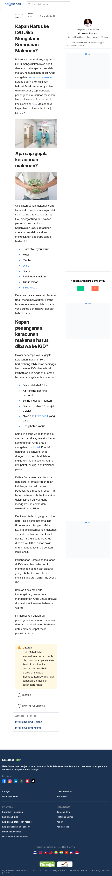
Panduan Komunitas (11, 828)
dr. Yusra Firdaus (90, 33)
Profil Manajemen (65, 813)
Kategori (6, 788)
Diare (26, 290)
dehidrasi (34, 465)
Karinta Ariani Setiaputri (88, 43)
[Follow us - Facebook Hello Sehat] (4, 778)
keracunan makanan (41, 71)
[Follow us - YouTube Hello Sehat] (27, 778)
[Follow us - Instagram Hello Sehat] (10, 778)
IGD (20, 97)
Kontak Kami (63, 823)
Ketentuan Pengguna (12, 808)
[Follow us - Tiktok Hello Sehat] (33, 778)
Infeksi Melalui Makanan (32, 16)
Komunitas (62, 793)
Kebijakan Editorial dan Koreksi (17, 818)
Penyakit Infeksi (19, 16)
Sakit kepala (30, 312)
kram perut (41, 434)
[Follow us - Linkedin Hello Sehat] (16, 778)
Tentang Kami (63, 808)
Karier (60, 818)
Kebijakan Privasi (10, 813)
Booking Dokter (10, 793)
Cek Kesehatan (64, 788)
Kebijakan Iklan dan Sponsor (16, 823)
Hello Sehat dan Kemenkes (15, 833)
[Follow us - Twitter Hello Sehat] (21, 778)
